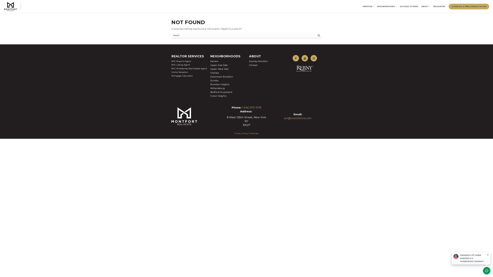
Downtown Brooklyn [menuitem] (221, 77)
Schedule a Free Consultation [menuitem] (469, 6)
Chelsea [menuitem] (214, 73)
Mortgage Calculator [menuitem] (182, 76)
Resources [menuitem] (439, 6)
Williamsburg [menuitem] (217, 88)
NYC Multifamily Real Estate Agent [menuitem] (189, 68)
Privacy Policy (241, 133)
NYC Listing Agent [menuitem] (180, 65)
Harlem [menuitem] (214, 61)
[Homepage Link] (10, 6)
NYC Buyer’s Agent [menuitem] (181, 61)
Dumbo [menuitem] (214, 80)
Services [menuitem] (368, 6)
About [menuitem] (425, 6)
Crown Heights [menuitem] (218, 96)
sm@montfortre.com (298, 118)
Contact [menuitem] (253, 65)
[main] (246, 22)
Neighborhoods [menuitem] (386, 6)
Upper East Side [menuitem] (219, 65)
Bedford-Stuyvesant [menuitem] (221, 92)
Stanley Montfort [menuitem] (258, 61)
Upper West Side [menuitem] (219, 69)
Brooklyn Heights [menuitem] (219, 84)
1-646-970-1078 (251, 107)
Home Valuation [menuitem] (179, 72)
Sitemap (254, 133)
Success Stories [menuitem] (409, 6)
